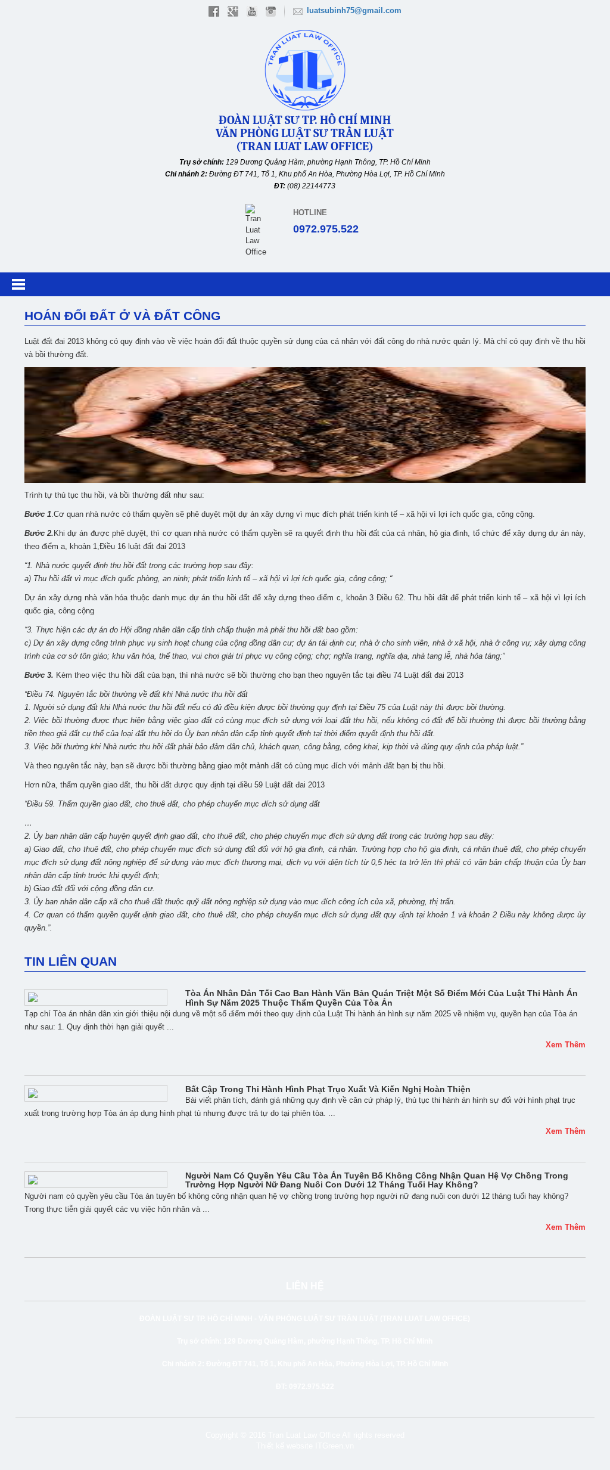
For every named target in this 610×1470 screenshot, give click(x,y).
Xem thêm (566, 1044)
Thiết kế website (284, 1445)
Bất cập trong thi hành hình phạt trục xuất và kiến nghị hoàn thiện (328, 1089)
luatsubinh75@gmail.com (354, 10)
